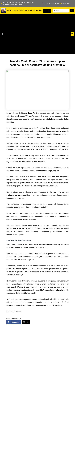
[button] (72, 34)
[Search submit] (72, 10)
